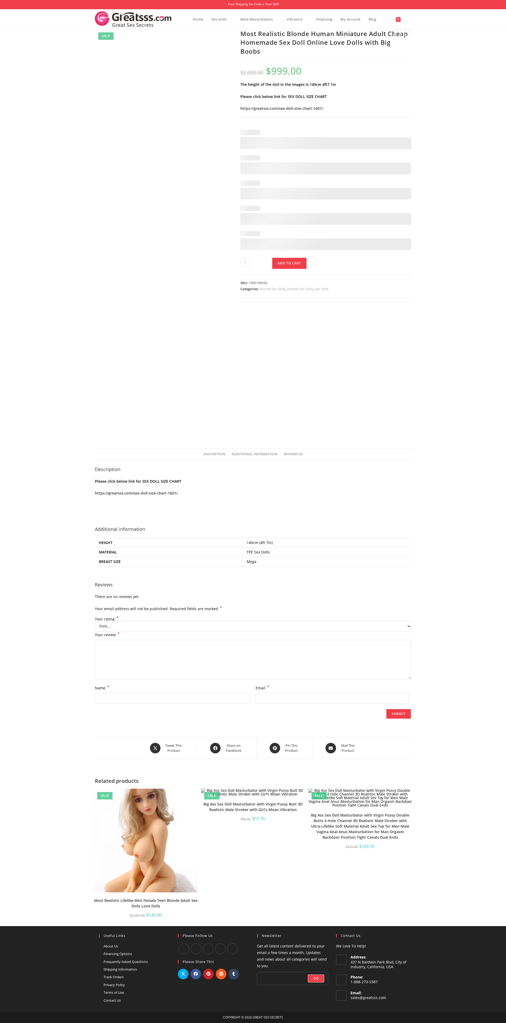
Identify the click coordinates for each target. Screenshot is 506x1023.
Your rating (107, 619)
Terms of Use (114, 992)
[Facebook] (184, 948)
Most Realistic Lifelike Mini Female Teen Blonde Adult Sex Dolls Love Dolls (146, 903)
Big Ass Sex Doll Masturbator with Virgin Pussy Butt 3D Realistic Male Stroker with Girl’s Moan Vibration (253, 807)
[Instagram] (208, 948)
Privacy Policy (114, 984)
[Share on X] (183, 974)
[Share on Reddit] (221, 974)
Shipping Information (120, 969)
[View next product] (407, 33)
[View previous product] (398, 33)
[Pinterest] (232, 948)
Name (102, 687)
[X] (220, 948)
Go (316, 978)
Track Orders (114, 977)
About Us (111, 946)
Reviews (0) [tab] (293, 454)
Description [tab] (214, 454)
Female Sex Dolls (300, 288)
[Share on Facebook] (196, 974)
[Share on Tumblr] (233, 974)
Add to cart (289, 263)
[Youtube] (196, 948)
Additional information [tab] (255, 454)
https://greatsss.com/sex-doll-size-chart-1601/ (281, 108)
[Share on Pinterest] (208, 974)
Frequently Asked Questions (126, 961)
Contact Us (112, 1000)
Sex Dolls (322, 288)
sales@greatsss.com (368, 997)
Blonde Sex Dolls (272, 288)
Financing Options (118, 953)
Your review (107, 634)
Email (262, 687)
